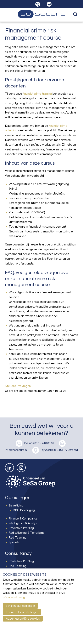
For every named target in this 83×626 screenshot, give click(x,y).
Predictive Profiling (21, 528)
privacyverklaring (14, 597)
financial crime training (37, 94)
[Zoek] (75, 14)
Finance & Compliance (23, 518)
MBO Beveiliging (24, 510)
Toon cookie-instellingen (22, 612)
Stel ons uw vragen (18, 386)
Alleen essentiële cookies (23, 619)
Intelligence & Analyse (23, 523)
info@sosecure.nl (16, 450)
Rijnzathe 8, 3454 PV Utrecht (59, 450)
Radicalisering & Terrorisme (27, 533)
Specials (14, 542)
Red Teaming (17, 538)
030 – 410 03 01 (44, 443)
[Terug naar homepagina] (41, 14)
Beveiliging (16, 505)
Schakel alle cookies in (20, 606)
